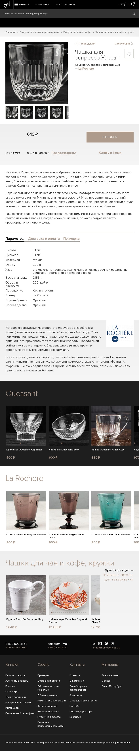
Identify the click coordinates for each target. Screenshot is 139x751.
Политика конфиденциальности (50, 724)
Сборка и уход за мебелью (48, 688)
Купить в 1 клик (110, 153)
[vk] (94, 644)
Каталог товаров (15, 675)
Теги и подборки (15, 697)
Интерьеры (12, 707)
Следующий (122, 43)
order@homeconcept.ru (106, 647)
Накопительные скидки (51, 700)
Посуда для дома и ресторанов (39, 32)
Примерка (43, 675)
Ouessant (21, 393)
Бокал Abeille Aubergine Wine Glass (66, 536)
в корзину (110, 137)
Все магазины (110, 675)
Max (65, 644)
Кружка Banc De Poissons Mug (24, 619)
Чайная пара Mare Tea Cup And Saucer (68, 621)
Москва (106, 680)
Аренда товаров (47, 706)
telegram (54, 644)
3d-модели (76, 695)
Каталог (12, 664)
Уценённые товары (17, 680)
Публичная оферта (49, 716)
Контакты (77, 664)
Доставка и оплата (48, 680)
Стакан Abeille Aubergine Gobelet (26, 534)
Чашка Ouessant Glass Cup (107, 449)
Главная (10, 32)
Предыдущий (86, 43)
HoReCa (74, 706)
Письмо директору (81, 711)
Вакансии (75, 716)
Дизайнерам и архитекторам (78, 688)
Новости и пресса (48, 711)
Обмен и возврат (47, 695)
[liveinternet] (112, 644)
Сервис (43, 664)
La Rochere (86, 69)
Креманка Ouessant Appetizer (24, 449)
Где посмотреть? (64, 153)
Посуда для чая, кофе (77, 32)
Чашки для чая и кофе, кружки (114, 32)
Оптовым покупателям (83, 700)
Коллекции (11, 691)
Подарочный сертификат (20, 713)
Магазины (42, 4)
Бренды (10, 686)
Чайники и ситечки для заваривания (118, 577)
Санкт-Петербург (112, 686)
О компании (77, 680)
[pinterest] (106, 644)
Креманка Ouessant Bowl (64, 449)
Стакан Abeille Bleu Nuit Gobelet (110, 534)
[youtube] (100, 644)
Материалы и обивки (18, 702)
